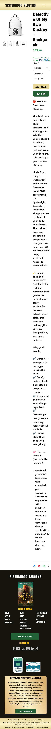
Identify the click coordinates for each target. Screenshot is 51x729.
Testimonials (41, 613)
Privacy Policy (42, 727)
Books (7, 619)
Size (35, 62)
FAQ (37, 619)
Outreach (40, 616)
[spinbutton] (38, 78)
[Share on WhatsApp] (43, 566)
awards (23, 622)
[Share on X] (48, 566)
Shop (22, 616)
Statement (30, 727)
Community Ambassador (25, 627)
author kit (40, 622)
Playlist (23, 619)
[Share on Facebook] (34, 566)
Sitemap (8, 727)
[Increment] (42, 78)
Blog (22, 613)
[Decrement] (35, 78)
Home (7, 613)
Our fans (8, 622)
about (7, 616)
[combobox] (41, 67)
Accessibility (19, 727)
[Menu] (44, 5)
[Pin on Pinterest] (39, 566)
